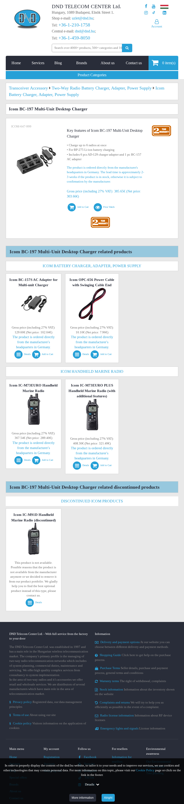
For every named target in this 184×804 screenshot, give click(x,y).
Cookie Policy (145, 770)
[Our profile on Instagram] (146, 13)
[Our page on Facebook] (146, 6)
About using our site (32, 715)
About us (108, 63)
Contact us (134, 63)
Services (38, 63)
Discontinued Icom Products (92, 501)
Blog (58, 63)
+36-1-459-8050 (74, 37)
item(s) (168, 63)
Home (16, 63)
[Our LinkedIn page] (164, 13)
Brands (81, 63)
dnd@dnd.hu (85, 31)
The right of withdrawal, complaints (133, 681)
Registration (52, 757)
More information (83, 797)
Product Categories (92, 75)
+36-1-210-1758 (74, 24)
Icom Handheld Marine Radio (92, 371)
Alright (108, 797)
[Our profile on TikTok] (153, 13)
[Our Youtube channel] (153, 6)
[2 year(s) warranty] (100, 218)
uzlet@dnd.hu (82, 18)
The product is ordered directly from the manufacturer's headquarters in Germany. (33, 342)
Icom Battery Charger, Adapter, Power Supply (92, 266)
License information (132, 728)
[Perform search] (127, 48)
